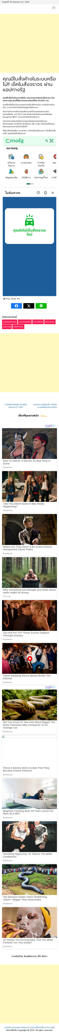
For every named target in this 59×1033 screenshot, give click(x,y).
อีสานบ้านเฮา (50, 322)
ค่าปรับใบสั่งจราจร (9, 322)
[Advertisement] (29, 43)
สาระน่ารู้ (50, 1027)
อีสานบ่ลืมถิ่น (38, 322)
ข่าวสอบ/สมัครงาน (22, 1027)
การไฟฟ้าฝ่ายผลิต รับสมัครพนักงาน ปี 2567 (16, 406)
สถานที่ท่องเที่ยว (38, 1027)
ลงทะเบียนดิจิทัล (25, 322)
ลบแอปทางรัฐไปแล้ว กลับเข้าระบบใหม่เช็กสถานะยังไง (45, 406)
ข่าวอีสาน (8, 1027)
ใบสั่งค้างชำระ (18, 327)
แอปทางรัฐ (7, 327)
